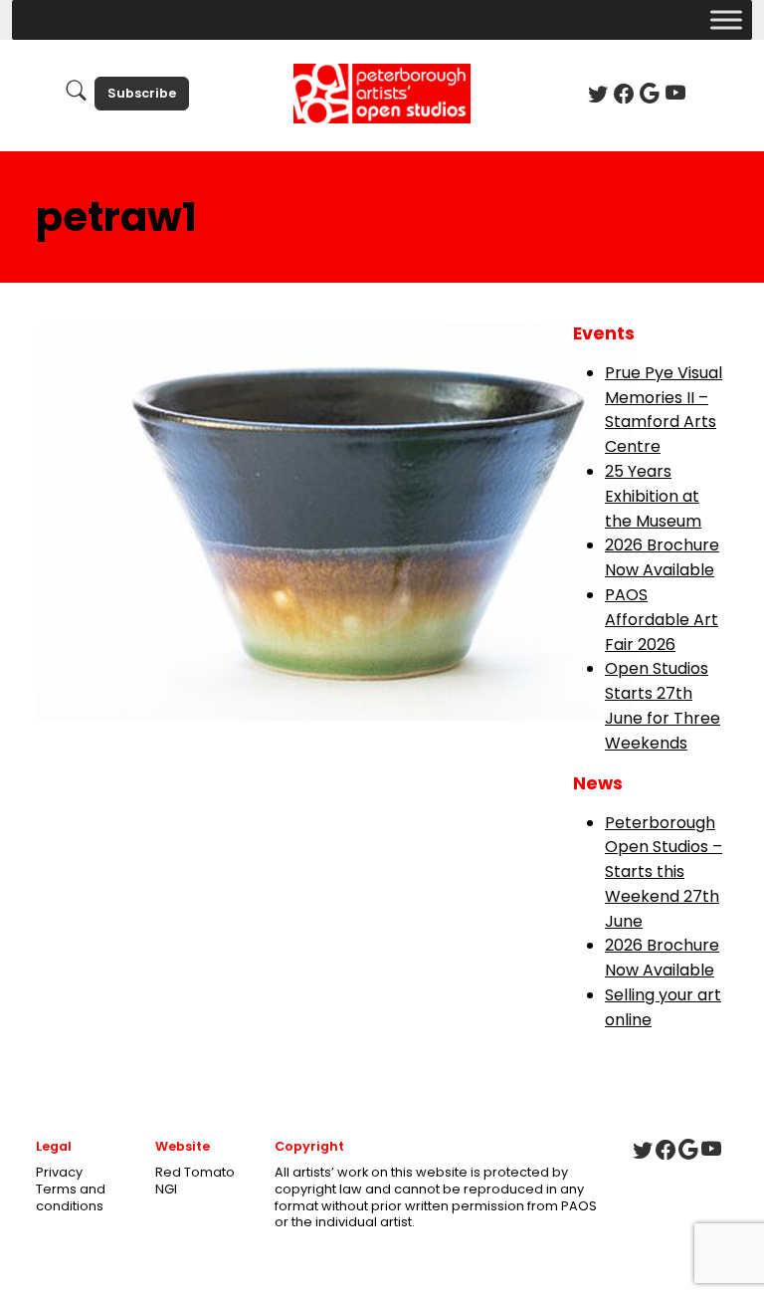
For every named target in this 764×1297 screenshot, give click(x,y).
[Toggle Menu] (726, 19)
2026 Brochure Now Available (662, 557)
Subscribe (141, 93)
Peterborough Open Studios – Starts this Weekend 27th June (663, 872)
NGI (166, 1189)
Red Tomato (195, 1172)
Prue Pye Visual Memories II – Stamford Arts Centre (663, 409)
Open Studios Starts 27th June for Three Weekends (662, 705)
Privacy (59, 1172)
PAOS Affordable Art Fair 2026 (661, 619)
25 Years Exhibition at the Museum (653, 496)
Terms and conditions (70, 1197)
